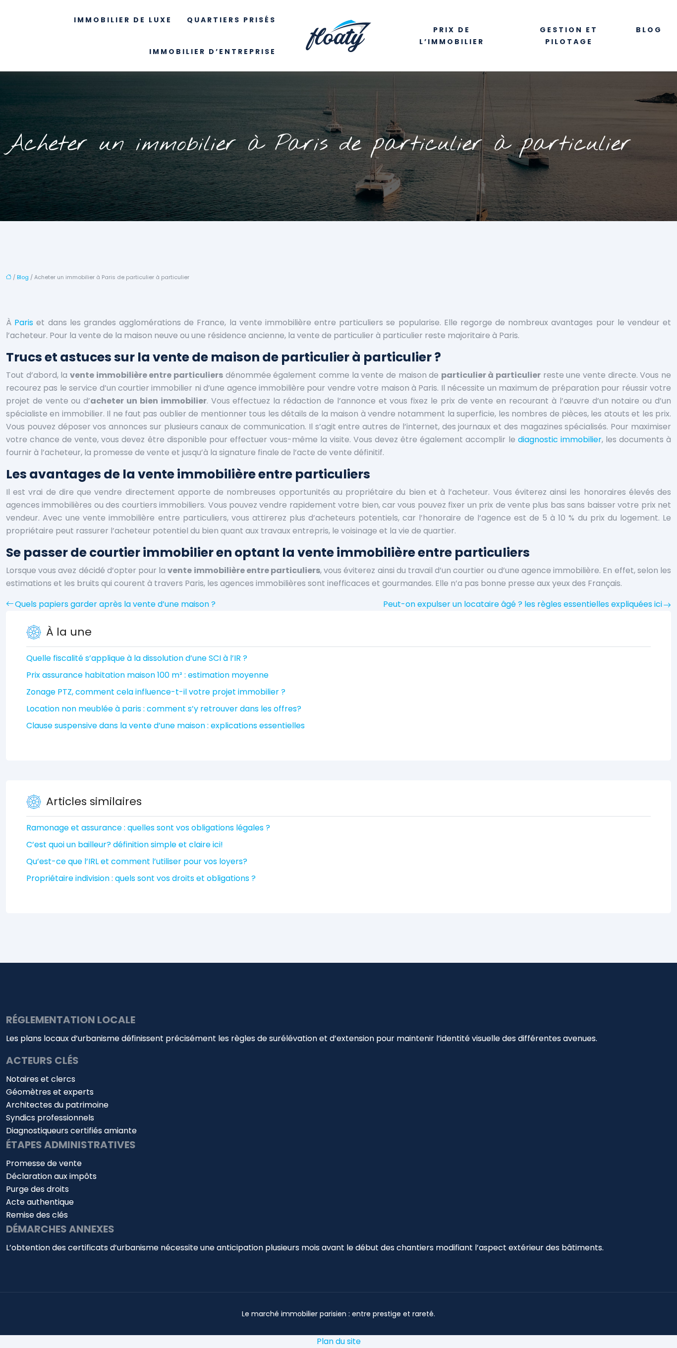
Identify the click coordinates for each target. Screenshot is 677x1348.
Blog (649, 30)
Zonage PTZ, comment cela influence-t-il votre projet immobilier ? (155, 692)
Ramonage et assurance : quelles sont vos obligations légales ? (148, 827)
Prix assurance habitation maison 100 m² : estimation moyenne (147, 675)
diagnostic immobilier (560, 439)
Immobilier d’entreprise (212, 52)
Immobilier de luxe (123, 20)
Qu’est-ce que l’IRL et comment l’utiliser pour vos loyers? (136, 861)
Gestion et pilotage (569, 36)
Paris (23, 322)
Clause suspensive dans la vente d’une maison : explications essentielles (165, 725)
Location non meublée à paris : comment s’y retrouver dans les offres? (163, 708)
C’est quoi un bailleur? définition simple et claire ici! (124, 844)
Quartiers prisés (231, 20)
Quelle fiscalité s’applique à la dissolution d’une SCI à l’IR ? (136, 658)
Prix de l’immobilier (451, 36)
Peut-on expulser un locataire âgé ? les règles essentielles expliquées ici (522, 604)
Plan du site (339, 1341)
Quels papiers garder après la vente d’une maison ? (115, 604)
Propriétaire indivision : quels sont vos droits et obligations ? (141, 878)
